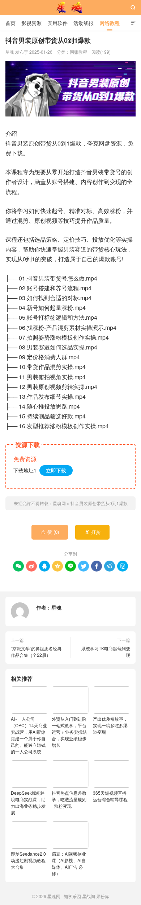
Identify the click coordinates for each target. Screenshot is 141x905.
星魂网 (70, 7)
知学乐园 (72, 896)
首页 (10, 22)
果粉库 (102, 896)
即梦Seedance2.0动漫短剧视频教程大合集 (28, 860)
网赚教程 (78, 52)
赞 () (50, 531)
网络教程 (109, 22)
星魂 (56, 607)
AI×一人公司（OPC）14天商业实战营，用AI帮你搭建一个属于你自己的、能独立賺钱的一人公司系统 (29, 735)
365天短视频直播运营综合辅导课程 (110, 796)
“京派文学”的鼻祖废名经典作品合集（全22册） (36, 651)
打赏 (93, 531)
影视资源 (31, 22)
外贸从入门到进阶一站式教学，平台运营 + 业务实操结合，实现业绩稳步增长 (69, 732)
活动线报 (83, 22)
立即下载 (56, 470)
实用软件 (57, 22)
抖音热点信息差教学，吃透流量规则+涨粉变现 (69, 799)
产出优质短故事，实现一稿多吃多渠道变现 (110, 725)
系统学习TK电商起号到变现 (105, 651)
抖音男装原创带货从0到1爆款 (99, 503)
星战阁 (88, 896)
